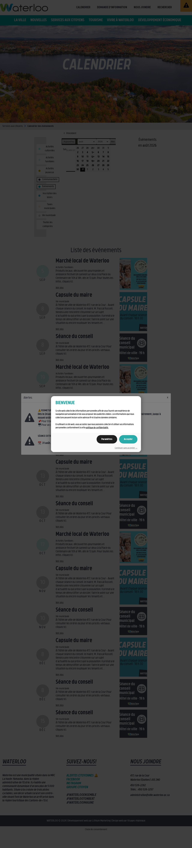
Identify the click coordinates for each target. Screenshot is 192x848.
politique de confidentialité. (97, 428)
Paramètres (106, 439)
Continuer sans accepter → (126, 448)
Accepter (128, 439)
